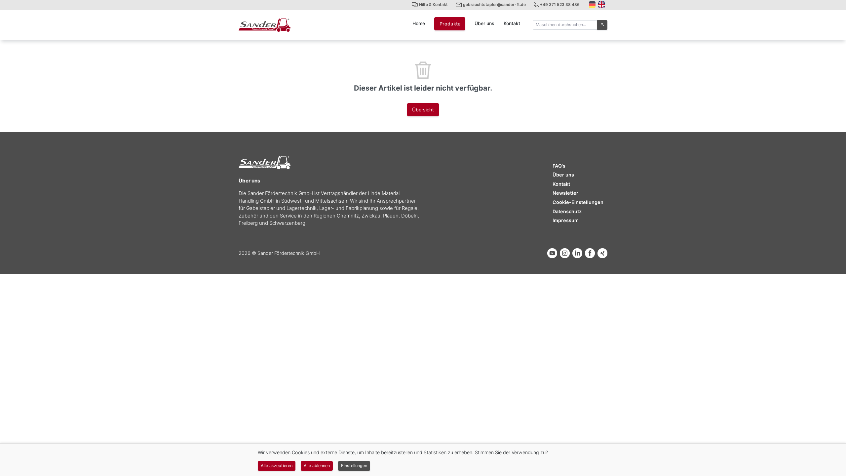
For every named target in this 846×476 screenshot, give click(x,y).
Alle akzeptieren (276, 465)
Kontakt (512, 23)
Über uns (484, 23)
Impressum (566, 220)
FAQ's (559, 166)
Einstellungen (354, 465)
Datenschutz (567, 211)
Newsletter (565, 193)
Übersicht (423, 109)
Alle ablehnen (317, 465)
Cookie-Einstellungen (578, 202)
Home (418, 23)
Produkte (450, 23)
